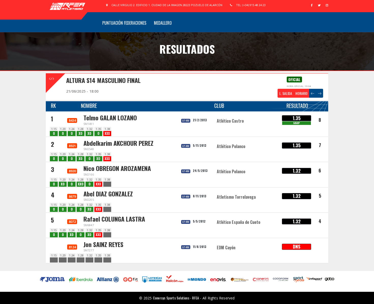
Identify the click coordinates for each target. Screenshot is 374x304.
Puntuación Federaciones (124, 23)
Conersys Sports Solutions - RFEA (176, 297)
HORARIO (301, 93)
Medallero (163, 23)
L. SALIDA (285, 93)
